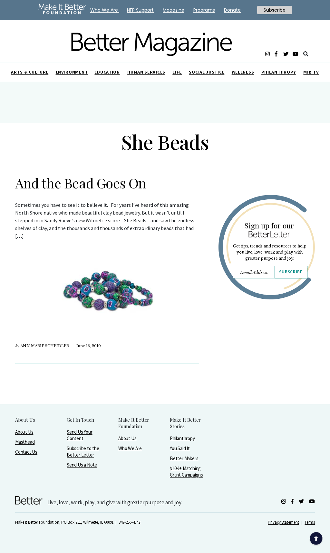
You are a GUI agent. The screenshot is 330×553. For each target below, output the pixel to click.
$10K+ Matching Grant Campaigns (186, 471)
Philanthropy (278, 72)
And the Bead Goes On (80, 183)
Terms (310, 522)
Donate (232, 10)
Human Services (146, 72)
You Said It (180, 448)
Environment (72, 72)
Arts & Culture (29, 72)
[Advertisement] (266, 363)
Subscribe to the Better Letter (83, 451)
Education (107, 72)
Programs (204, 10)
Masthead (24, 442)
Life (177, 72)
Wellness (243, 72)
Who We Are (130, 448)
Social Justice (206, 72)
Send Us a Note (82, 465)
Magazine (173, 10)
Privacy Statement (283, 522)
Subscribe (290, 272)
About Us (24, 432)
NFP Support (140, 10)
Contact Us (26, 452)
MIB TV (311, 72)
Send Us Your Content (79, 435)
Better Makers (184, 458)
